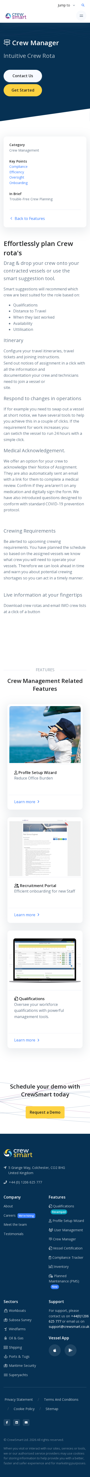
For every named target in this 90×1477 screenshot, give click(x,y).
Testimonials (14, 1234)
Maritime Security (22, 1365)
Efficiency (16, 172)
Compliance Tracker (67, 1257)
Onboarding (18, 182)
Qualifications (63, 1208)
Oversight (16, 177)
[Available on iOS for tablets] (55, 1350)
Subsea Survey (19, 1320)
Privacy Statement (19, 1399)
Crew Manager (64, 1239)
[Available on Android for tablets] (71, 1350)
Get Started (23, 90)
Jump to (64, 5)
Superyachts (18, 1375)
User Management (68, 1230)
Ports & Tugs (19, 1356)
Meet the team (15, 1224)
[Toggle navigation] (81, 16)
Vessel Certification (67, 1248)
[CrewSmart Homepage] (17, 16)
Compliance (18, 166)
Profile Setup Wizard (68, 1220)
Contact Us (22, 75)
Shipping (15, 1347)
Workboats (17, 1310)
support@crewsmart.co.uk (69, 1326)
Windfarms (17, 1329)
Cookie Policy (24, 1408)
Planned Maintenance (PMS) (64, 1281)
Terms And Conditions (61, 1399)
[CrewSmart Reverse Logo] (18, 1152)
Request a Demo (45, 1112)
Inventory (61, 1266)
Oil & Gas (16, 1338)
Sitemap (52, 1408)
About (8, 1206)
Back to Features (29, 218)
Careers (19, 1215)
